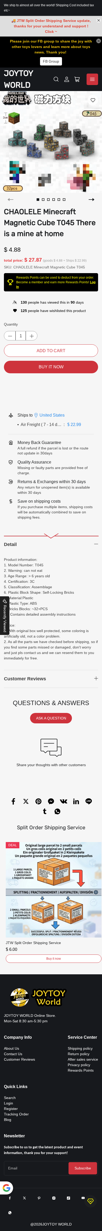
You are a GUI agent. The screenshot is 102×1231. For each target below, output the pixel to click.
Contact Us (13, 1054)
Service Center (82, 1037)
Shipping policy (80, 1048)
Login (8, 1103)
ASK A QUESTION (51, 718)
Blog (7, 1120)
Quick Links (15, 1086)
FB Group (51, 61)
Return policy (78, 1054)
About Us (11, 1048)
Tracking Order (16, 1114)
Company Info (18, 1037)
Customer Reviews (19, 1059)
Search (10, 1098)
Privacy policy (79, 1065)
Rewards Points (81, 1070)
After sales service (83, 1059)
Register (11, 1109)
